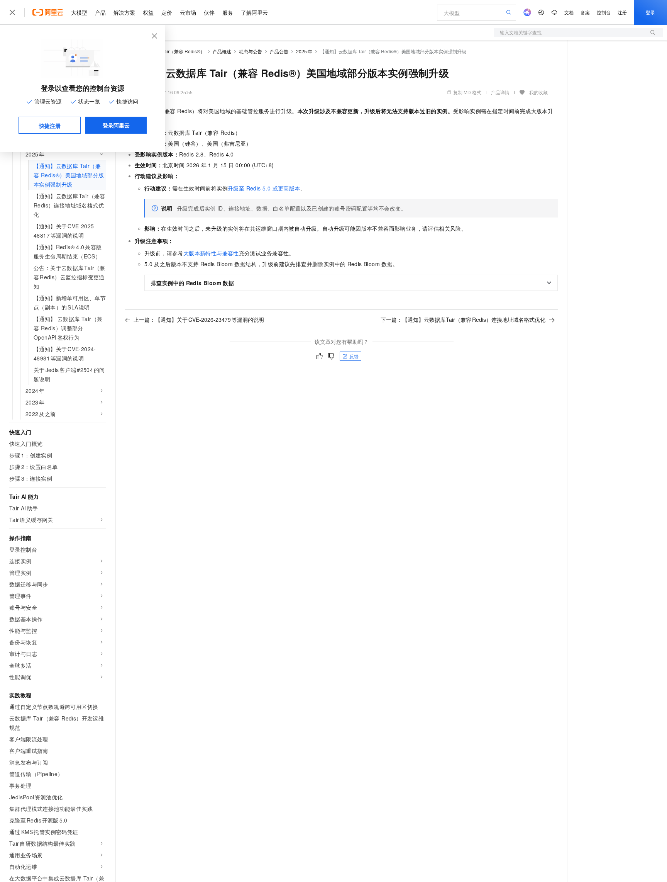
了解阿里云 (254, 12)
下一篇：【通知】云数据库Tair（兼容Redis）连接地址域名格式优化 (463, 319)
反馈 (354, 356)
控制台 (604, 12)
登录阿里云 (116, 125)
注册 (622, 12)
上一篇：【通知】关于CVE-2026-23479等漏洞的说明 (199, 319)
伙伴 (209, 12)
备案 (585, 12)
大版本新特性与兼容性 (211, 253)
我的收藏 (538, 92)
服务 (227, 12)
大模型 (79, 12)
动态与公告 (250, 51)
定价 (166, 12)
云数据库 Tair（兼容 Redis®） (173, 51)
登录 (650, 12)
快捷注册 (50, 125)
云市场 (188, 12)
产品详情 (500, 92)
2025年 (304, 51)
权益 (148, 12)
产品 (100, 12)
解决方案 (124, 12)
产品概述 (222, 51)
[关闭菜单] (12, 12)
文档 (569, 12)
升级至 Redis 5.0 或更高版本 (264, 188)
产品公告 (279, 51)
